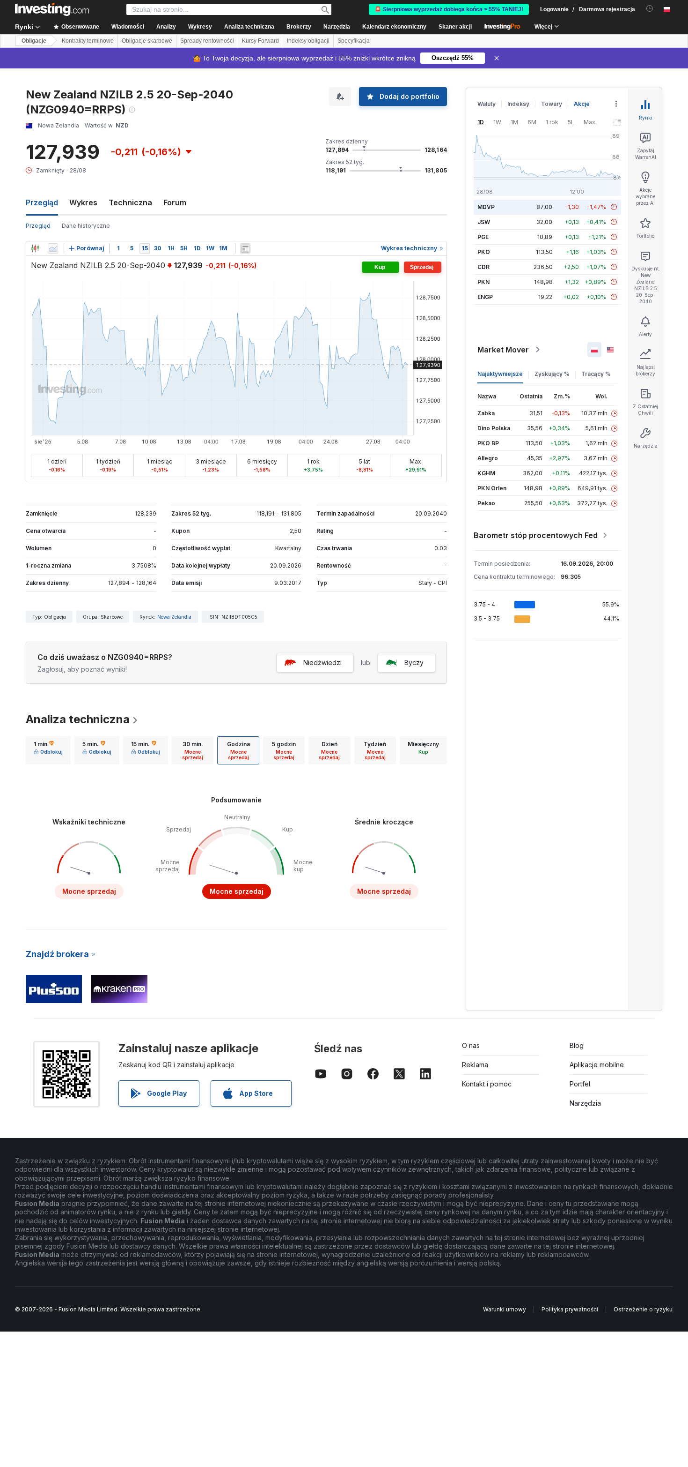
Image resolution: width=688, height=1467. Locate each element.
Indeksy (518, 103)
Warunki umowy (504, 1309)
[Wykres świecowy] (35, 248)
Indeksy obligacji (308, 40)
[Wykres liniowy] (53, 248)
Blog (577, 1045)
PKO (483, 251)
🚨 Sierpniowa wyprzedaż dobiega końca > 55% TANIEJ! (448, 9)
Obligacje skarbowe (147, 40)
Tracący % (596, 373)
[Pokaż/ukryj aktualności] (245, 248)
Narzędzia (585, 1103)
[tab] (48, 750)
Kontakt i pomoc (487, 1084)
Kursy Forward (260, 40)
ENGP (485, 296)
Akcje (582, 103)
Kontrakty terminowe (88, 40)
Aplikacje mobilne (597, 1065)
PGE (483, 236)
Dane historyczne (86, 225)
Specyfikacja (353, 40)
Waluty (486, 103)
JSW (483, 221)
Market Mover (503, 349)
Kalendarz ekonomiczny (394, 26)
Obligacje (34, 40)
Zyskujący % (552, 373)
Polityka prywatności (570, 1309)
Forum (174, 202)
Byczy (414, 662)
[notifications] (649, 8)
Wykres (83, 202)
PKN (483, 281)
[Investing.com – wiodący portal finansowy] (52, 9)
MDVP (486, 206)
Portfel (580, 1084)
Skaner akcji (455, 26)
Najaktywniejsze (500, 373)
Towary (551, 103)
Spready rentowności (207, 40)
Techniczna (130, 202)
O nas (471, 1045)
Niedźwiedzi (322, 662)
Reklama (475, 1065)
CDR (483, 266)
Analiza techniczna (78, 719)
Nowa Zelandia (174, 617)
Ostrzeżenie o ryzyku (643, 1309)
